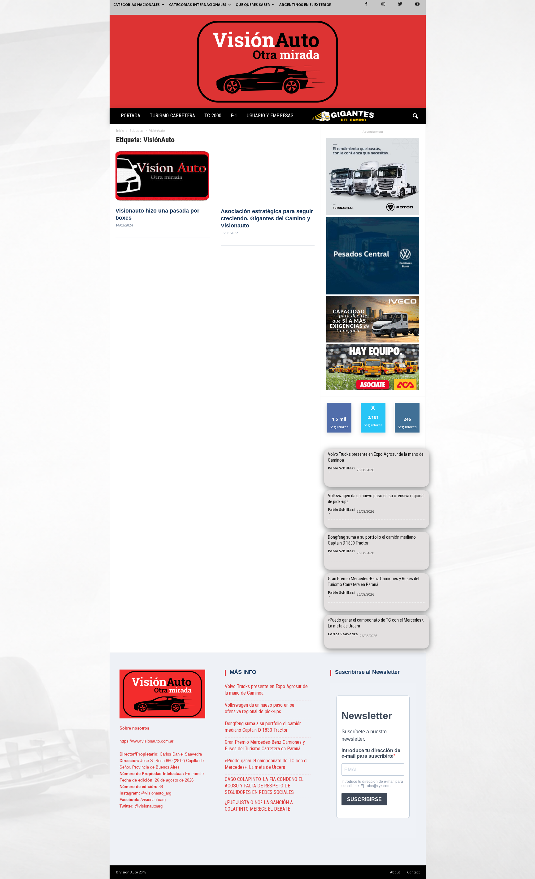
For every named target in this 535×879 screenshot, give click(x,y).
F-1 (234, 115)
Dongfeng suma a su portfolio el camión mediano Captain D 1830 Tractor (372, 540)
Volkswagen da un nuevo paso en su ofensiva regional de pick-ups (376, 498)
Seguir (407, 405)
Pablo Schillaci (341, 468)
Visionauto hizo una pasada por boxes (157, 214)
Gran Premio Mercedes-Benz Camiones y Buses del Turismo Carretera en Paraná (373, 581)
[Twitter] (396, 7)
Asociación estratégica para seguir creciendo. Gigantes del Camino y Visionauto (267, 218)
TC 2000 (212, 115)
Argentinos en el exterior (305, 4)
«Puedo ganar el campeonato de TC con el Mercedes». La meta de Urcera (376, 623)
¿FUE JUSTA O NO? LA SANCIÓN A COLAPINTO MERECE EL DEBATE (259, 805)
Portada (131, 115)
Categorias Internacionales (197, 4)
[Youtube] (413, 7)
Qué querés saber (253, 4)
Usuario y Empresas (270, 115)
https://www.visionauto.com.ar (146, 741)
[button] (415, 117)
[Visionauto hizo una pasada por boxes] (162, 175)
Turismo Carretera (172, 115)
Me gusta (339, 405)
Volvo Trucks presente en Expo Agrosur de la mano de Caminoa (376, 457)
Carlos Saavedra (343, 634)
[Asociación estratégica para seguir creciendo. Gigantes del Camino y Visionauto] (268, 176)
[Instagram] (379, 7)
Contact (413, 872)
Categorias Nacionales (136, 4)
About (395, 872)
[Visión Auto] (268, 61)
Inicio (120, 130)
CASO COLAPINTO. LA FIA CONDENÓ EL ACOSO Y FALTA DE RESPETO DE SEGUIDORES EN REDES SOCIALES (264, 785)
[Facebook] (362, 7)
